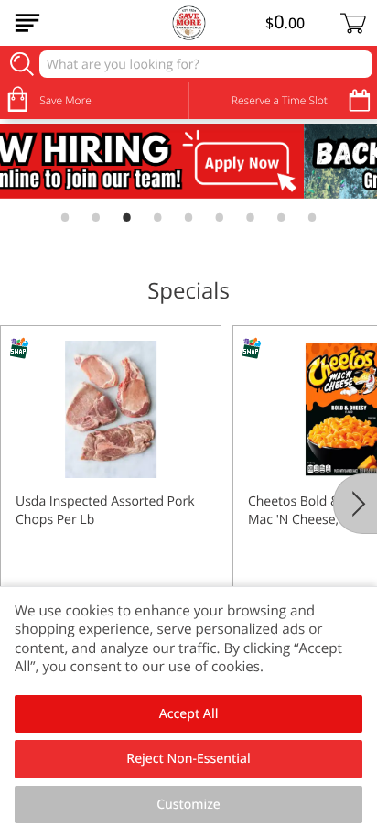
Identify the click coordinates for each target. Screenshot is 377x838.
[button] (111, 488)
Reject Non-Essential (188, 758)
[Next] (355, 503)
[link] (188, 161)
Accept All (189, 714)
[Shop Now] (27, 23)
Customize (188, 804)
